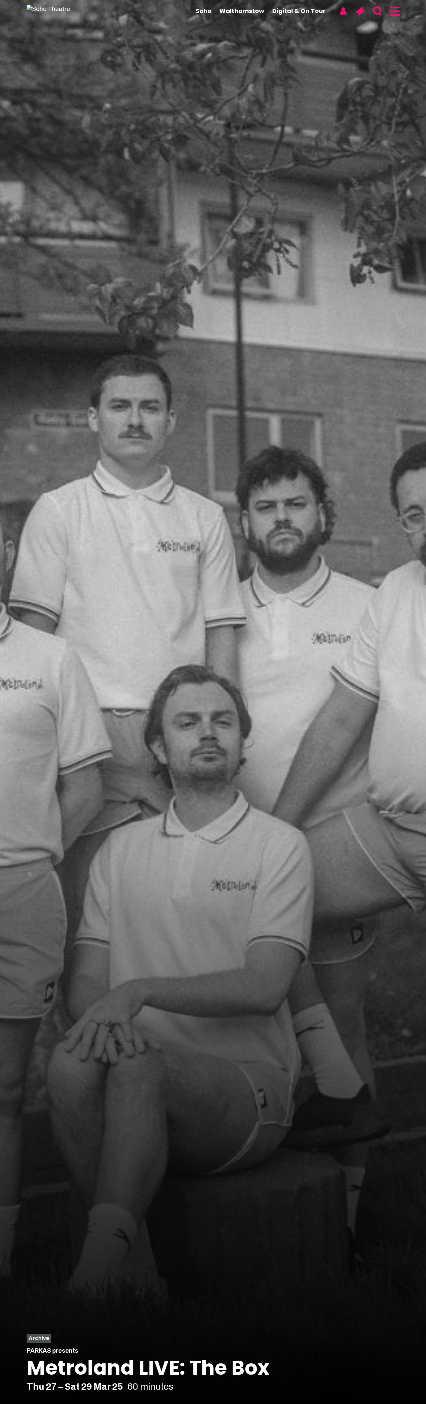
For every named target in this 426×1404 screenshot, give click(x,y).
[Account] (343, 11)
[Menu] (394, 11)
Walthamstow (241, 11)
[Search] (377, 11)
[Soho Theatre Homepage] (60, 9)
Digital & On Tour (298, 11)
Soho (203, 11)
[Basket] (360, 11)
